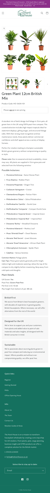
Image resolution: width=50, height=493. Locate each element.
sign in (11, 110)
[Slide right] (47, 84)
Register (8, 380)
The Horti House (27, 490)
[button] (2, 13)
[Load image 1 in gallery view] (12, 84)
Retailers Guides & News (14, 426)
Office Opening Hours (13, 395)
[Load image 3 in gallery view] (38, 84)
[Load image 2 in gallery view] (25, 84)
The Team (8, 415)
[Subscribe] (42, 470)
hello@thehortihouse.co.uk (17, 457)
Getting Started (10, 385)
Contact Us (9, 421)
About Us (8, 410)
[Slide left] (2, 84)
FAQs (7, 390)
